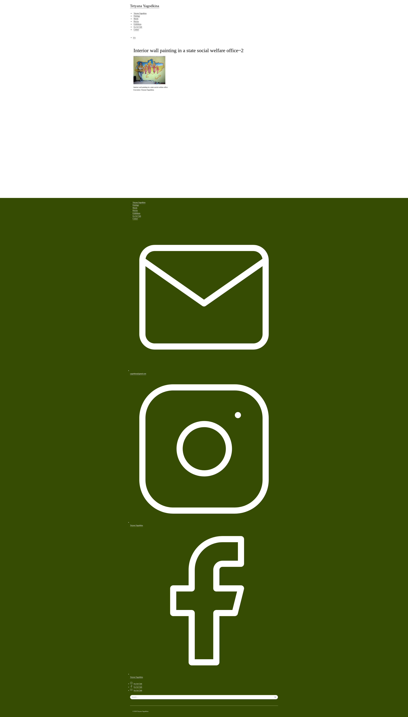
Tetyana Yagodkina (140, 13)
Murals (136, 19)
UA (134, 37)
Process (136, 21)
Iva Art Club (138, 27)
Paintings (137, 16)
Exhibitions (137, 24)
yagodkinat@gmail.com (138, 374)
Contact (136, 29)
